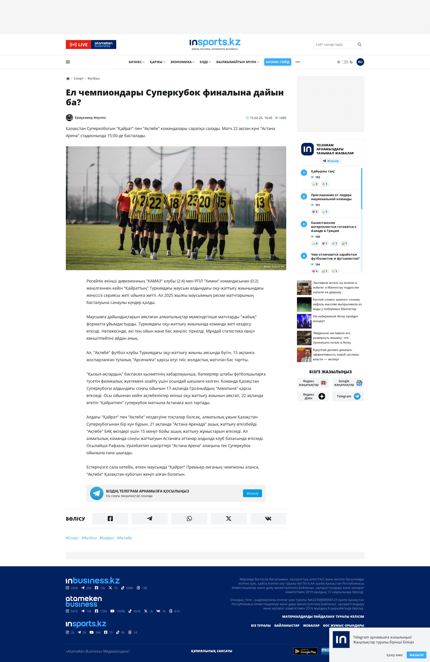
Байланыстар (286, 625)
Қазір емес (395, 655)
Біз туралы (261, 625)
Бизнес (135, 62)
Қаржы (156, 62)
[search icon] (359, 44)
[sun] (338, 62)
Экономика (181, 62)
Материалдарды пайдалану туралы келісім (323, 616)
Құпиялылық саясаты (211, 651)
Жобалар (311, 625)
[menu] (68, 62)
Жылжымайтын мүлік (236, 62)
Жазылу (416, 655)
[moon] (351, 62)
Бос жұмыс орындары (343, 625)
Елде (204, 62)
